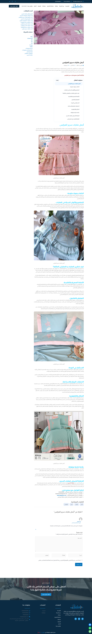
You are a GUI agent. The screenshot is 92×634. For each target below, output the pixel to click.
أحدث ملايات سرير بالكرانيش (27, 27)
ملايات (76, 504)
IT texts (31, 45)
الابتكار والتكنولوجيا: (75, 109)
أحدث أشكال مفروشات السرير (26, 15)
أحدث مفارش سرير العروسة (27, 22)
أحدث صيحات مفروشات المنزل (26, 20)
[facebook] (90, 624)
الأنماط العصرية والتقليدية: (73, 96)
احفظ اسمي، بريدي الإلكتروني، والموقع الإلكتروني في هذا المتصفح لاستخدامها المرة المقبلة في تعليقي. (59, 560)
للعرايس (66, 504)
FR (32, 43)
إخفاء (57, 80)
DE (32, 40)
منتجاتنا (44, 6)
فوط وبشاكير (30, 51)
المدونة (39, 6)
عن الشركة (61, 6)
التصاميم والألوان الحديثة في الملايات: (71, 90)
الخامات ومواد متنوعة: (74, 86)
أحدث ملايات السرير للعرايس (27, 25)
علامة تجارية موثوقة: (75, 112)
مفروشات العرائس (29, 53)
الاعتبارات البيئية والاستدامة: (73, 106)
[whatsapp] (90, 628)
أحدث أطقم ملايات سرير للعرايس (26, 17)
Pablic (31, 46)
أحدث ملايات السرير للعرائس (27, 23)
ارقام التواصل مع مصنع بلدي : (73, 119)
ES (32, 41)
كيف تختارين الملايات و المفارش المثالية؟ (71, 93)
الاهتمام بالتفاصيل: (75, 99)
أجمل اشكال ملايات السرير (27, 13)
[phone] (90, 631)
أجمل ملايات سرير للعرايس (74, 83)
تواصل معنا (30, 6)
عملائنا (56, 6)
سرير (72, 504)
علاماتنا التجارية (50, 6)
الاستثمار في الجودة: (75, 102)
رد (35, 529)
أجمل (82, 504)
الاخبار (35, 6)
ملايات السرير (71, 483)
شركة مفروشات (29, 48)
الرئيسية (67, 6)
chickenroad (30, 38)
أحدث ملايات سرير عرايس (27, 28)
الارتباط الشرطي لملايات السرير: (72, 115)
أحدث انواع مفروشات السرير (27, 18)
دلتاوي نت (43, 632)
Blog (32, 36)
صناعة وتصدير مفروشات (27, 50)
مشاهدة (65, 65)
